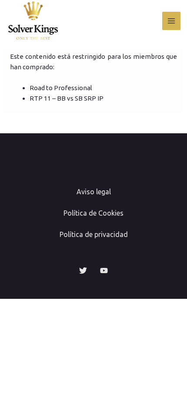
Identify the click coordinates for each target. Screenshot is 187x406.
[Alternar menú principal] (171, 21)
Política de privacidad (94, 234)
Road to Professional (61, 87)
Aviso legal (94, 192)
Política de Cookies (93, 213)
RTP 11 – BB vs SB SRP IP (67, 98)
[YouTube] (104, 270)
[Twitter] (83, 270)
